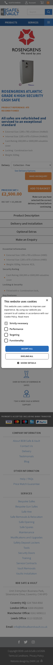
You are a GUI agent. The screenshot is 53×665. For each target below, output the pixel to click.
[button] (26, 363)
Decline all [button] (27, 356)
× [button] (47, 300)
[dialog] (26, 332)
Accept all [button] (27, 348)
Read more (23, 316)
